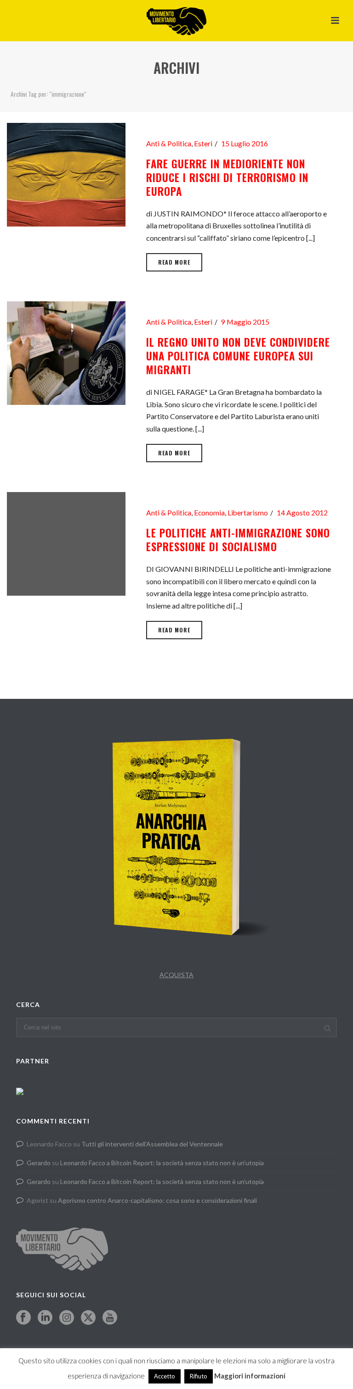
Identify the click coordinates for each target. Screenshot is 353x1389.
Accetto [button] (164, 1376)
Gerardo (39, 1163)
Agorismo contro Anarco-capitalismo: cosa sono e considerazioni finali (157, 1200)
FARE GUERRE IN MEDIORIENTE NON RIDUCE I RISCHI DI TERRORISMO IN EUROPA (227, 177)
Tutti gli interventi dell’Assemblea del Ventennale (152, 1144)
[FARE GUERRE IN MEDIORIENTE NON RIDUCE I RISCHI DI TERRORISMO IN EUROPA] (66, 173)
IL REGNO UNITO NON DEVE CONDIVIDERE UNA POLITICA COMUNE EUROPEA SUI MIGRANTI (238, 355)
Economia (209, 513)
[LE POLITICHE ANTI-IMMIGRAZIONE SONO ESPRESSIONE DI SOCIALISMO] (66, 542)
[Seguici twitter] (88, 1318)
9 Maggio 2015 (245, 322)
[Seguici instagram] (66, 1318)
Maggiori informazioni (249, 1376)
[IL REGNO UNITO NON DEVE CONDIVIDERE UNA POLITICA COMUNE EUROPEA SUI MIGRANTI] (66, 352)
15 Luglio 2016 (244, 143)
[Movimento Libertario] (176, 20)
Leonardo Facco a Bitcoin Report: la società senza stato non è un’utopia (162, 1163)
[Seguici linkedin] (45, 1318)
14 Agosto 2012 (302, 513)
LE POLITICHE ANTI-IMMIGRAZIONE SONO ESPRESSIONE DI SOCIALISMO (238, 539)
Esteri (203, 143)
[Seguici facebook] (23, 1318)
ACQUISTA (176, 975)
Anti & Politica (168, 143)
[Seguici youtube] (109, 1318)
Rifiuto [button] (198, 1376)
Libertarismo (248, 513)
